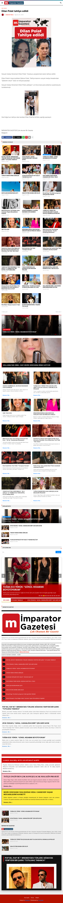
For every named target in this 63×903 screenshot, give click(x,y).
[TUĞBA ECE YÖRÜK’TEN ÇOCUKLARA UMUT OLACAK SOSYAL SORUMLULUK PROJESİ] (52, 204)
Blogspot (27, 900)
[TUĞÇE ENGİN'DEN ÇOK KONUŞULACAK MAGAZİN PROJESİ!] (31, 261)
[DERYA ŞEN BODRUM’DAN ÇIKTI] (11, 186)
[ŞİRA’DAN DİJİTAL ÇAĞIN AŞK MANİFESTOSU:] (52, 261)
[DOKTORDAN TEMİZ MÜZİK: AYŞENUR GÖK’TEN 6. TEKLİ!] (52, 169)
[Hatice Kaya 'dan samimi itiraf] (52, 242)
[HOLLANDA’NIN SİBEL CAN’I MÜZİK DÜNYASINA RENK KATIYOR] (52, 279)
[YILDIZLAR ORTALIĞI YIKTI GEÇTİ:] (31, 169)
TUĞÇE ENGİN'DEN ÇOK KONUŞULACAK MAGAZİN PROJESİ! (29, 268)
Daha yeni (4, 311)
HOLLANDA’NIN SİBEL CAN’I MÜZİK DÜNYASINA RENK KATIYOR (52, 286)
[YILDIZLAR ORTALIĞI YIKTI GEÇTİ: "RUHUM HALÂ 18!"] (5, 541)
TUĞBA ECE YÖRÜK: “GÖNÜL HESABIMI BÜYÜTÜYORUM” (50, 157)
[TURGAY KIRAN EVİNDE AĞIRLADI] (11, 169)
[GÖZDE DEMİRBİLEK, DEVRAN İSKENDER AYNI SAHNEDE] (31, 204)
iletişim (37, 897)
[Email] (29, 137)
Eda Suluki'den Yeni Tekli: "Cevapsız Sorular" (28, 249)
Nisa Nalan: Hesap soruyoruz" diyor (11, 304)
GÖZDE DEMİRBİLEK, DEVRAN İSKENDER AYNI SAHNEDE (30, 211)
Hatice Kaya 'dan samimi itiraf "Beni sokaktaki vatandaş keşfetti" (52, 249)
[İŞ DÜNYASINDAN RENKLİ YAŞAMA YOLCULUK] (31, 298)
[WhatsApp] (23, 137)
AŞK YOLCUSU (5, 229)
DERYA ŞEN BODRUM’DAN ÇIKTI (10, 193)
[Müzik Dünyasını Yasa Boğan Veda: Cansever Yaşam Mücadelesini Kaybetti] (11, 204)
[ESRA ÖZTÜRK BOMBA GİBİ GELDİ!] (31, 186)
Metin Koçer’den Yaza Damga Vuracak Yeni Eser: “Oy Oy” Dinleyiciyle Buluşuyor (50, 231)
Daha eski (58, 311)
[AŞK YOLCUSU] (11, 223)
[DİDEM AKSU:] (31, 279)
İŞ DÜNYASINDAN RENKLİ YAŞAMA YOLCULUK (31, 305)
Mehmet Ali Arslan (24, 652)
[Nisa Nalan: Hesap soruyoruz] (11, 298)
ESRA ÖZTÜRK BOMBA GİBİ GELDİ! (31, 193)
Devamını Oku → (7, 395)
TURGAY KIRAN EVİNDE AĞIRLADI (10, 175)
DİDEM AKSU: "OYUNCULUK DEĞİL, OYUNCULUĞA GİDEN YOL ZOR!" (31, 286)
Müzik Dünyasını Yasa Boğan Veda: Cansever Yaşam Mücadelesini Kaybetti (11, 212)
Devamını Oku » (6, 717)
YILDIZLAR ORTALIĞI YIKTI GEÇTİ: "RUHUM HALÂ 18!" (31, 176)
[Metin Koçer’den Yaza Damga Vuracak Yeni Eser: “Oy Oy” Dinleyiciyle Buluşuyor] (52, 223)
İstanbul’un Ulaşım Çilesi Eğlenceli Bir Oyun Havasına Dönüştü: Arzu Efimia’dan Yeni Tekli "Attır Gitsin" (11, 250)
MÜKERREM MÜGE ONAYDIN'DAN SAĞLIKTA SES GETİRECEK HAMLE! (31, 230)
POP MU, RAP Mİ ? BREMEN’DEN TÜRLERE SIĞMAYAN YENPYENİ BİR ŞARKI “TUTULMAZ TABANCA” (11, 158)
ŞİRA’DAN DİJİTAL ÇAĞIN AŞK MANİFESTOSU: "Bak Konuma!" (51, 267)
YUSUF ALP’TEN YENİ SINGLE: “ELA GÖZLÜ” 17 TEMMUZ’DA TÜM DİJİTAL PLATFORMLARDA (11, 268)
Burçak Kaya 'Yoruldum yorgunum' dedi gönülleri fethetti (52, 193)
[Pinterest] (26, 137)
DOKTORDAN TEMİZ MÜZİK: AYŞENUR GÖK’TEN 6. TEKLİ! (50, 176)
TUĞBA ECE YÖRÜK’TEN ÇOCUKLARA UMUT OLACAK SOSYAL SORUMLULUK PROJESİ (51, 212)
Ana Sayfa (4, 8)
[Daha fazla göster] (32, 137)
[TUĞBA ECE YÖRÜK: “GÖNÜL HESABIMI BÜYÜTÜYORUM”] (5, 813)
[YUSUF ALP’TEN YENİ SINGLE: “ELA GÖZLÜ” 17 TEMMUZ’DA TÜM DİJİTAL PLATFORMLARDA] (11, 261)
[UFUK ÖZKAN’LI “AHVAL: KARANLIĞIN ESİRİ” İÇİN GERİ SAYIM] (31, 150)
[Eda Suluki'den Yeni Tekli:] (31, 242)
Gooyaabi (40, 900)
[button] (2, 3)
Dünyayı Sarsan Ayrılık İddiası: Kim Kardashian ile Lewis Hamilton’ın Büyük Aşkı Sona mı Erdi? (11, 287)
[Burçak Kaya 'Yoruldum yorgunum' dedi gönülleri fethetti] (52, 186)
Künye (32, 897)
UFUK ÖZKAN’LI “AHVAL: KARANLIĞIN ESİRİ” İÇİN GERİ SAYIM (29, 158)
